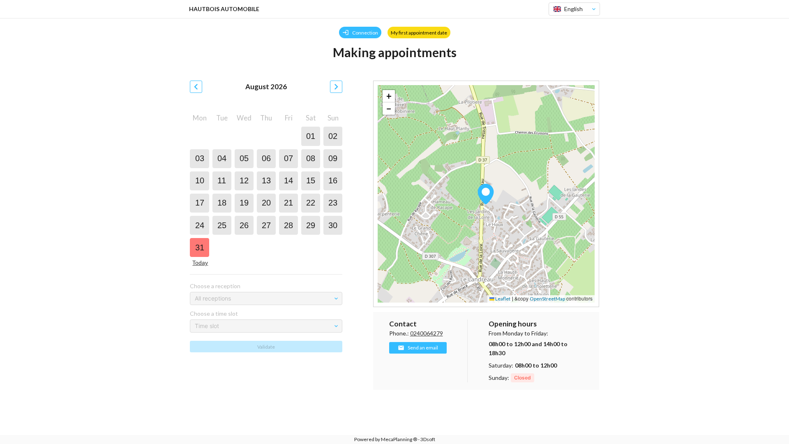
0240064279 (426, 333)
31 (199, 247)
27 (266, 225)
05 (244, 158)
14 (288, 180)
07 (288, 158)
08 (310, 158)
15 (310, 180)
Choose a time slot (214, 313)
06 (266, 158)
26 (244, 225)
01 (310, 136)
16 (332, 180)
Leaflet (502, 299)
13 (266, 180)
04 (221, 158)
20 (266, 202)
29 (310, 225)
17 (199, 202)
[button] (485, 194)
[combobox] (571, 9)
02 (332, 136)
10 (199, 180)
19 (244, 202)
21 (288, 202)
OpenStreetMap (547, 299)
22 (310, 202)
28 (288, 225)
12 (244, 180)
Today (200, 262)
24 (199, 225)
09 (332, 158)
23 (332, 202)
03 (199, 158)
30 (332, 225)
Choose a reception (215, 285)
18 (221, 202)
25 (221, 225)
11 (221, 180)
